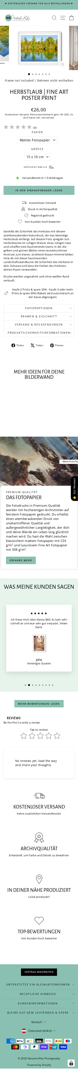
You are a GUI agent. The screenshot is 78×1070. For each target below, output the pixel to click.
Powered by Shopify (39, 1065)
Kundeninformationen (38, 1003)
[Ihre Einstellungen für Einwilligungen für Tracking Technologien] (71, 1063)
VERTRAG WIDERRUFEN (39, 972)
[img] (18, 128)
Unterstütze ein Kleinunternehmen (38, 984)
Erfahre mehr (21, 560)
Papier (37, 132)
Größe (37, 149)
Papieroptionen (39, 308)
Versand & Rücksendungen (39, 324)
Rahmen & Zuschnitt (39, 316)
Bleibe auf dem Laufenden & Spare (38, 1012)
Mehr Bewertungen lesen (39, 703)
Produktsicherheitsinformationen (39, 333)
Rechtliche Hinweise (38, 994)
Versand (24, 114)
